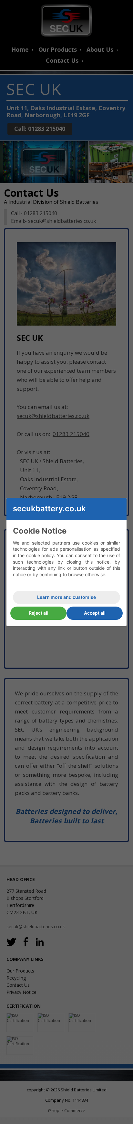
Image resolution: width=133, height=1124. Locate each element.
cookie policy (40, 555)
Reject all (38, 613)
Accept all (95, 613)
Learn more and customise (66, 597)
